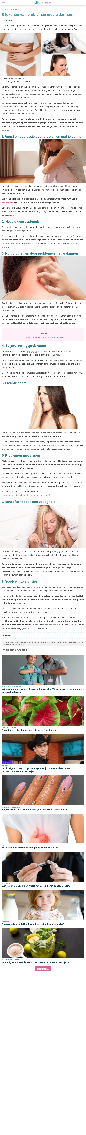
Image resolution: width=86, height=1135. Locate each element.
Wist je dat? (7, 883)
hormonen (65, 90)
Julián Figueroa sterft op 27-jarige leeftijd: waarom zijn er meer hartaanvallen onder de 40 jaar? (36, 770)
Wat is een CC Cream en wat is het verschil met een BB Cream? (36, 886)
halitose (65, 433)
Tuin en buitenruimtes (11, 728)
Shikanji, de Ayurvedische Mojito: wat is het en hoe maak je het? (37, 962)
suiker (18, 231)
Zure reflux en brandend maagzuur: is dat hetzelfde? (30, 847)
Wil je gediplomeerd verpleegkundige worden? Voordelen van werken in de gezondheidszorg (43, 690)
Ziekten (5, 766)
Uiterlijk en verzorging (12, 686)
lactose (34, 587)
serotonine (7, 202)
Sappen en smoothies (10, 960)
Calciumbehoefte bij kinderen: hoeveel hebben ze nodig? (33, 924)
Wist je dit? (13, 9)
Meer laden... (43, 969)
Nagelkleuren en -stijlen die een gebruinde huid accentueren (35, 809)
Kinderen (5, 922)
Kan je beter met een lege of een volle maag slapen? (26, 495)
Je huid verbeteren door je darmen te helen (44, 337)
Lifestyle (5, 9)
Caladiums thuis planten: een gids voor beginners (29, 730)
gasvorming (32, 351)
